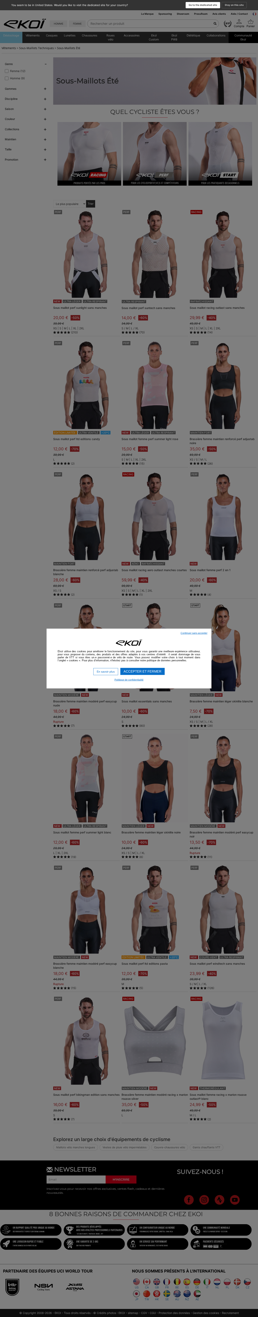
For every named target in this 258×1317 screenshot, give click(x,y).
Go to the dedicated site (203, 4)
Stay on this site (234, 4)
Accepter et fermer (142, 671)
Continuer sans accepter (194, 633)
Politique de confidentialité (129, 679)
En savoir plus (106, 671)
